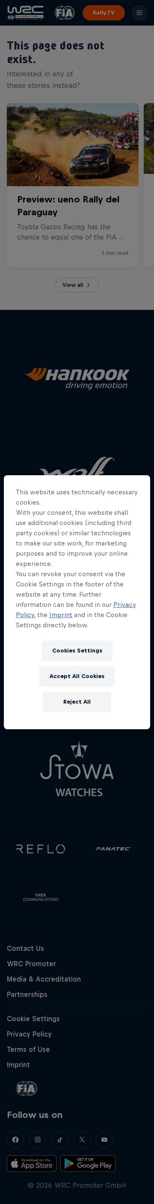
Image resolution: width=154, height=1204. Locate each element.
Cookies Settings (77, 650)
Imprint (60, 614)
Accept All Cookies (77, 676)
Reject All (77, 702)
